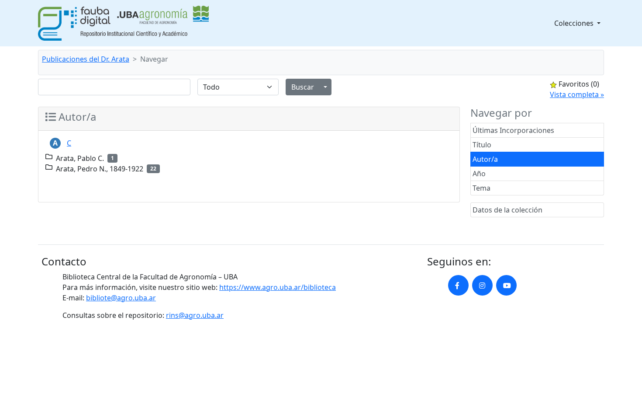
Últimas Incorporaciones (513, 130)
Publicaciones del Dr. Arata (85, 59)
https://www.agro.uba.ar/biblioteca (277, 287)
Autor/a (485, 159)
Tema (481, 188)
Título (482, 145)
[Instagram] (482, 285)
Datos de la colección (507, 210)
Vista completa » (577, 94)
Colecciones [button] (574, 23)
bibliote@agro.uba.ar (121, 298)
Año (479, 173)
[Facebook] (458, 285)
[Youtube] (506, 285)
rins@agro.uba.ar (195, 315)
